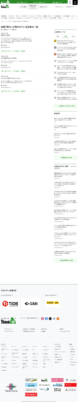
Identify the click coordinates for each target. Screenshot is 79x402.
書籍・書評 (72, 351)
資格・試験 (4, 367)
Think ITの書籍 (53, 18)
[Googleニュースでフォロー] (54, 318)
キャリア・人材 (15, 367)
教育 (44, 367)
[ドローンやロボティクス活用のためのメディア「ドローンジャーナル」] (57, 390)
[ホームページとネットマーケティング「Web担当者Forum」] (57, 381)
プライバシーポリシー (9, 331)
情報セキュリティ (58, 357)
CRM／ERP (45, 357)
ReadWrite (72, 364)
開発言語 (24, 353)
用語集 (10, 21)
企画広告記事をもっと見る (66, 260)
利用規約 (61, 329)
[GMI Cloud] (31, 303)
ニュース (72, 346)
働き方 (44, 363)
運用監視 (24, 363)
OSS (3, 360)
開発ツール (35, 353)
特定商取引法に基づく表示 (28, 331)
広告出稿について (70, 6)
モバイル (35, 357)
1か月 (73, 36)
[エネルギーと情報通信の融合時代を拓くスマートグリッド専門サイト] (57, 385)
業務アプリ (4, 357)
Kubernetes (12, 18)
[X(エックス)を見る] (50, 318)
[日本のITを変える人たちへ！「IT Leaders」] (44, 385)
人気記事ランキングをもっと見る (67, 106)
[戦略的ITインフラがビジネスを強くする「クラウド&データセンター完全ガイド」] (31, 381)
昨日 (58, 36)
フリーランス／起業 (26, 367)
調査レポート (58, 354)
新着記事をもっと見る (66, 157)
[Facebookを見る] (46, 318)
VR (41, 18)
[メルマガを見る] (42, 318)
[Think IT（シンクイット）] (8, 322)
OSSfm (59, 18)
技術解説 (72, 349)
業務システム (58, 349)
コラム (71, 359)
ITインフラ (10, 16)
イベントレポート (27, 18)
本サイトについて (8, 329)
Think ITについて (59, 6)
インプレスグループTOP (65, 331)
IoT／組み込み (57, 16)
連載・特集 (3, 16)
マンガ (46, 18)
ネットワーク (25, 16)
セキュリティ (35, 363)
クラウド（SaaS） (15, 357)
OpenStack (19, 18)
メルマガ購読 (23, 6)
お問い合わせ (44, 329)
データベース (4, 353)
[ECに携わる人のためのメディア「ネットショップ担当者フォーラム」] (71, 385)
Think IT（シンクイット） (8, 6)
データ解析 (25, 357)
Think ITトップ (4, 21)
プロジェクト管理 (46, 360)
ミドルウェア (45, 349)
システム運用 (4, 363)
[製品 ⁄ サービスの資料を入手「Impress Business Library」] (31, 390)
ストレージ (32, 16)
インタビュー (35, 18)
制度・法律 (4, 370)
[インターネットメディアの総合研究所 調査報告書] (71, 381)
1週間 (65, 36)
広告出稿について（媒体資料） (29, 329)
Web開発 (45, 353)
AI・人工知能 (4, 18)
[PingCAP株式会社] (10, 303)
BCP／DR (14, 363)
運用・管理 (35, 360)
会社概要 (43, 331)
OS (72, 16)
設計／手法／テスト (15, 353)
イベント (72, 357)
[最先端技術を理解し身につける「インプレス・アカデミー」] (71, 390)
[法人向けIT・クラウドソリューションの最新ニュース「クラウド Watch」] (31, 385)
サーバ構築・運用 (58, 359)
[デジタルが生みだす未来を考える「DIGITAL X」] (44, 390)
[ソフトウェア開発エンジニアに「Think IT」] (44, 381)
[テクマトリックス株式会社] (52, 302)
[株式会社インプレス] (11, 388)
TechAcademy (73, 362)
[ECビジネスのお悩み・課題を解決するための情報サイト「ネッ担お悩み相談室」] (31, 395)
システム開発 (66, 16)
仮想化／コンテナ (48, 16)
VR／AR (14, 360)
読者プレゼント (43, 6)
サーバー (18, 16)
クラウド (39, 16)
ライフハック (35, 367)
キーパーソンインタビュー (60, 351)
